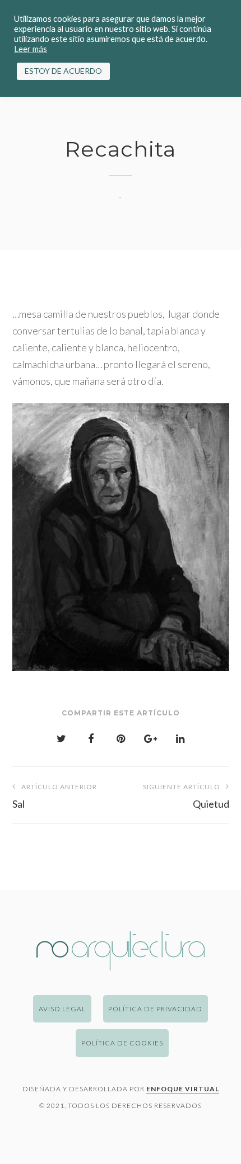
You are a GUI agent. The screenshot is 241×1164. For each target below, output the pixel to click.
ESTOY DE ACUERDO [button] (63, 71)
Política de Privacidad (155, 1009)
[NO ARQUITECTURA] (120, 966)
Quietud (186, 796)
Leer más (30, 49)
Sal (54, 796)
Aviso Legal (62, 1009)
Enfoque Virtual (182, 1089)
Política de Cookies (122, 1043)
